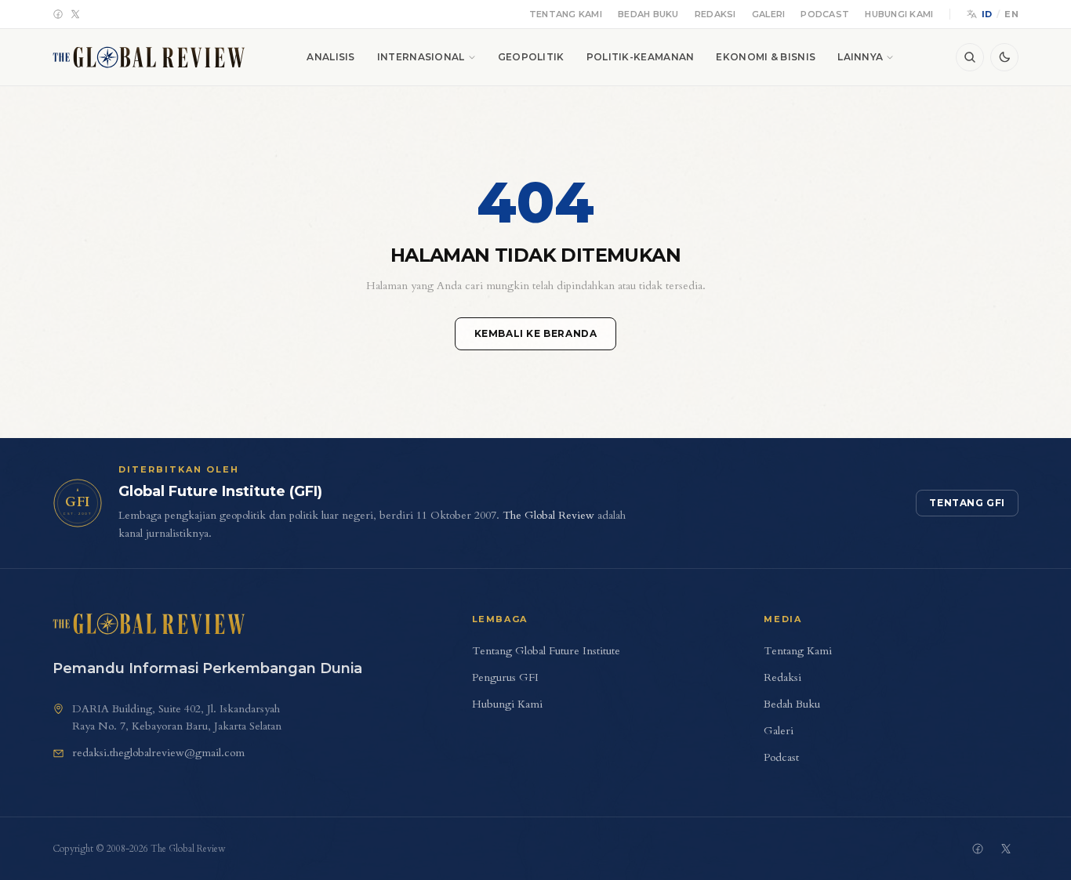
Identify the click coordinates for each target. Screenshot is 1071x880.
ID (987, 14)
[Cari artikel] (970, 57)
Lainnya (860, 57)
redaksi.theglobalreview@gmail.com (158, 752)
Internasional (421, 57)
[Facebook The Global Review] (977, 848)
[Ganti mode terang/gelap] (1004, 57)
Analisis (330, 57)
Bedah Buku (648, 14)
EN (1011, 14)
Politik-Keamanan (640, 57)
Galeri (769, 14)
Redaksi (715, 14)
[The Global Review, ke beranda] (149, 57)
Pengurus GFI (505, 677)
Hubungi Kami (899, 14)
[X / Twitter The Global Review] (1005, 848)
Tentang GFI (967, 503)
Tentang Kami (565, 14)
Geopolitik (531, 57)
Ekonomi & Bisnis (765, 57)
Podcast (825, 14)
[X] (75, 14)
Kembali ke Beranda (535, 333)
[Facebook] (58, 14)
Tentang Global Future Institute (546, 650)
